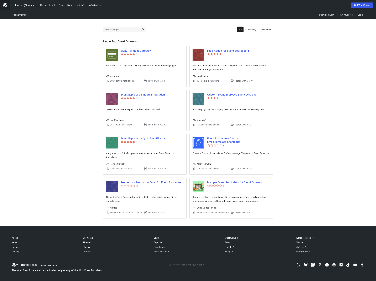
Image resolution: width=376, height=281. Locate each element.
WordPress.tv (161, 251)
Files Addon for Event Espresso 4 (228, 50)
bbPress (301, 247)
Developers (159, 247)
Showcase (88, 238)
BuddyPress (303, 251)
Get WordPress (362, 5)
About (15, 238)
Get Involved (231, 238)
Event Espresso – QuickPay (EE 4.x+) (144, 138)
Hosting (15, 247)
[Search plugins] (143, 29)
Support (158, 242)
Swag (229, 251)
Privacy (15, 251)
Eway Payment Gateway (136, 50)
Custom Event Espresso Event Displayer (232, 94)
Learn (156, 238)
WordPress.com (305, 238)
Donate (230, 247)
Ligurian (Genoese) (48, 265)
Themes (87, 242)
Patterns (87, 251)
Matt (299, 242)
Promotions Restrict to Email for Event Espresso (151, 182)
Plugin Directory (19, 14)
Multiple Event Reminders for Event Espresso (235, 182)
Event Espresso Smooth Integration (143, 94)
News (14, 242)
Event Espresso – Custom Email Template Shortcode (223, 140)
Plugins (86, 247)
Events (228, 242)
